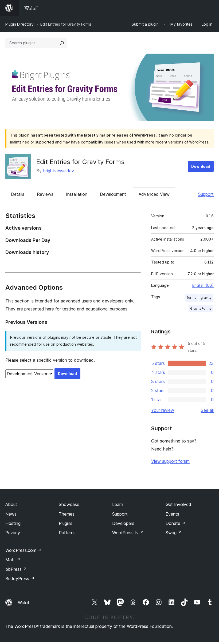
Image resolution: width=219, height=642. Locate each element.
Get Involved (178, 504)
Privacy (12, 532)
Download (200, 166)
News (11, 514)
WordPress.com (23, 550)
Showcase (69, 504)
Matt (12, 559)
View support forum (170, 461)
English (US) (203, 285)
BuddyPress (19, 578)
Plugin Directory (19, 24)
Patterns (67, 532)
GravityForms (201, 308)
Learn (117, 504)
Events (172, 514)
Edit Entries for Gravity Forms (80, 162)
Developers (123, 523)
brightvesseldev (58, 170)
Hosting (13, 523)
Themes (67, 514)
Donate (176, 523)
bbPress (16, 569)
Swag (174, 532)
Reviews (45, 194)
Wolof (23, 602)
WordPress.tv (128, 532)
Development (113, 194)
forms (191, 298)
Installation (76, 194)
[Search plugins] (62, 43)
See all (207, 410)
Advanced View (154, 194)
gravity (206, 298)
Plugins (65, 523)
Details (17, 194)
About (11, 504)
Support (206, 194)
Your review (162, 410)
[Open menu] (210, 8)
